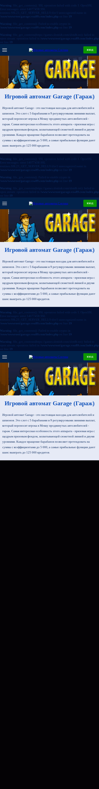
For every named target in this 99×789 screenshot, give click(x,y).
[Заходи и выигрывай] (49, 72)
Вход (90, 50)
